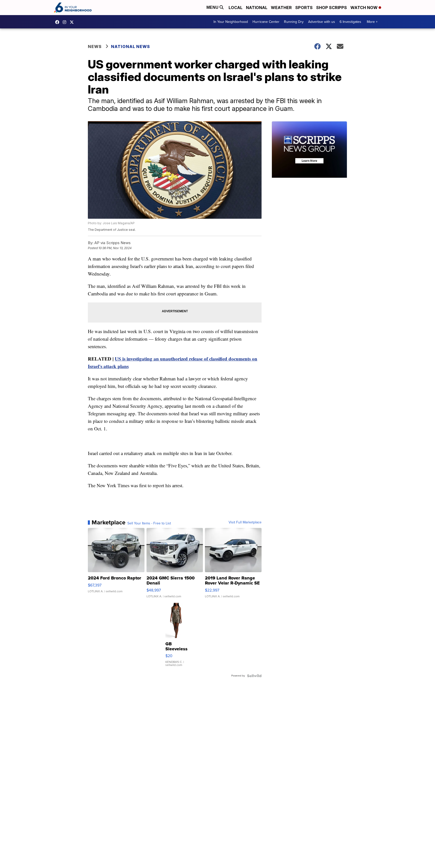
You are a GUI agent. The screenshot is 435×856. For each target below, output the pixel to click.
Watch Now (364, 7)
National (256, 7)
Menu (213, 7)
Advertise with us (321, 21)
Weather (281, 7)
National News (130, 46)
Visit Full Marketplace (245, 522)
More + (372, 21)
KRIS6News (58, 22)
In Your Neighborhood (230, 21)
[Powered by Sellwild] (254, 676)
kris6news (66, 22)
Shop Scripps (331, 7)
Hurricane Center (265, 21)
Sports (304, 7)
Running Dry (294, 21)
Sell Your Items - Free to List (149, 523)
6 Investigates (350, 21)
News (95, 46)
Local (235, 7)
